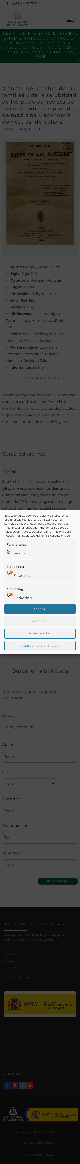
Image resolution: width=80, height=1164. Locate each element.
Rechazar (40, 621)
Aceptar (40, 608)
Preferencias (40, 633)
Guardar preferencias (40, 645)
